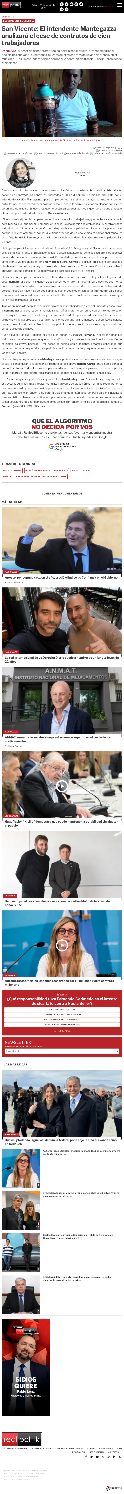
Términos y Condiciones (100, 1448)
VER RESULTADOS (62, 1031)
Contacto (113, 1452)
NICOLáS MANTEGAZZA (37, 470)
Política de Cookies (42, 1448)
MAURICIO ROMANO (82, 470)
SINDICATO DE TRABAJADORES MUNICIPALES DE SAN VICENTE (35, 476)
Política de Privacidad (16, 1448)
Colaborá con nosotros (70, 1448)
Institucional (96, 1452)
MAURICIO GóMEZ (12, 470)
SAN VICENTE (61, 470)
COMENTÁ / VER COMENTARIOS (62, 493)
